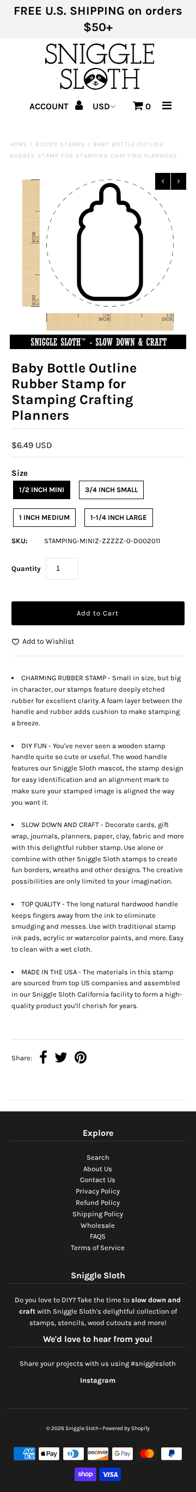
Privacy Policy (98, 1191)
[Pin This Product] (81, 1058)
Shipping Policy (97, 1214)
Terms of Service (98, 1248)
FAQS (98, 1236)
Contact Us (97, 1180)
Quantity (26, 568)
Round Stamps (60, 144)
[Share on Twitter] (61, 1058)
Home (19, 144)
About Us (97, 1169)
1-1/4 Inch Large (118, 517)
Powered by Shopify (126, 1428)
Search (98, 1157)
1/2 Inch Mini (41, 490)
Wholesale (98, 1225)
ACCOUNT (50, 106)
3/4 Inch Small (111, 490)
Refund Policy (98, 1202)
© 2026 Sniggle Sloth (72, 1428)
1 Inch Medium (44, 517)
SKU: (19, 541)
